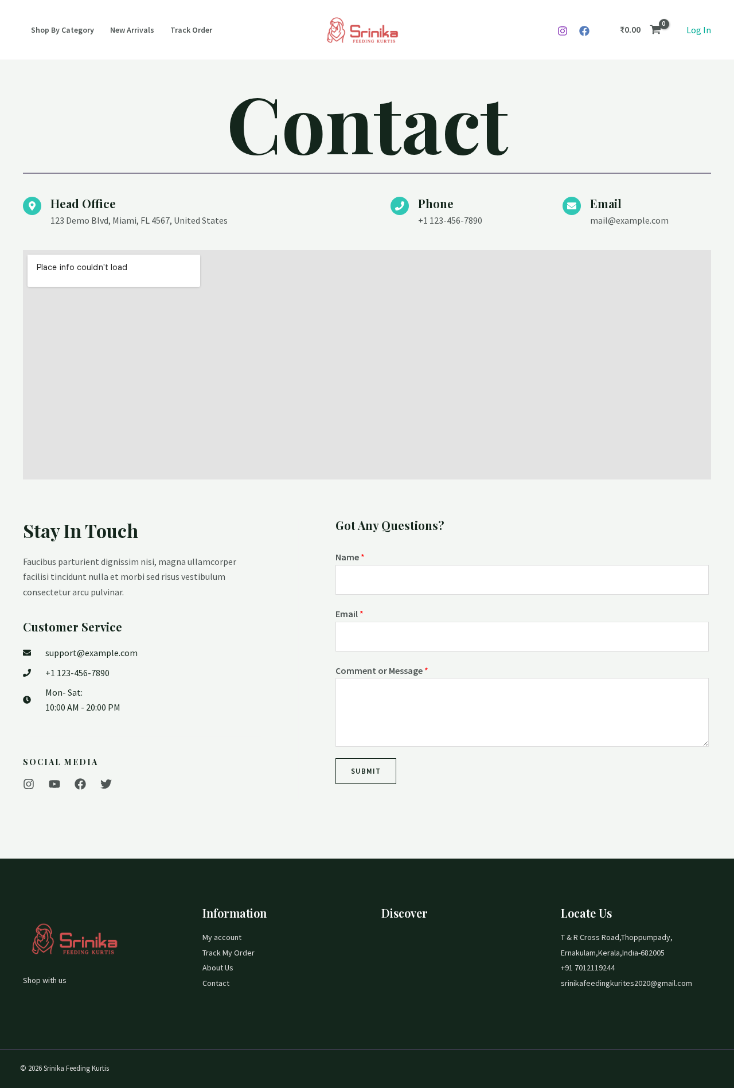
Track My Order (228, 952)
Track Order (191, 30)
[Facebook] (584, 31)
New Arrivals (132, 30)
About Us (217, 967)
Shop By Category (62, 30)
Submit (366, 771)
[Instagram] (562, 31)
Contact (215, 983)
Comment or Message (381, 670)
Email (349, 613)
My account (221, 937)
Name (350, 557)
